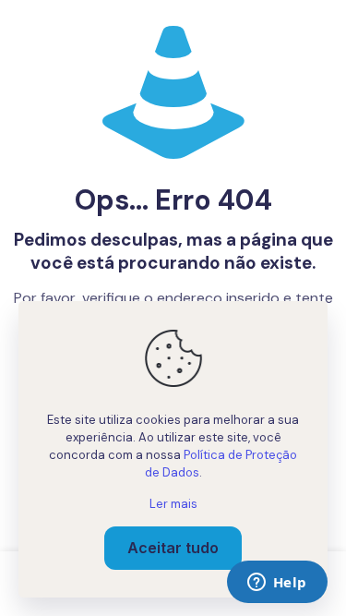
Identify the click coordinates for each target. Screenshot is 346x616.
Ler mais (173, 504)
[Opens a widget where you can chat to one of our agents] (277, 584)
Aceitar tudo (173, 547)
